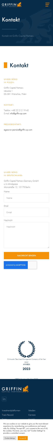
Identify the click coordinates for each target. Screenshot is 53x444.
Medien (31, 410)
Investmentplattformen (11, 410)
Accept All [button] (22, 438)
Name (7, 191)
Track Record (7, 414)
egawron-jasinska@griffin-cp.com (18, 129)
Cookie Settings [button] (10, 438)
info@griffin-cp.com (18, 113)
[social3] (4, 399)
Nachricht (8, 220)
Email (6, 205)
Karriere (32, 414)
